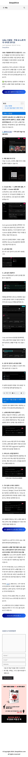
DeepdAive (14, 2)
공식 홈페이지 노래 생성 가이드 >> (14, 529)
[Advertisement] (14, 24)
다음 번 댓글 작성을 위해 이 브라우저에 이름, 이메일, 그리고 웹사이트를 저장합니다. (15, 670)
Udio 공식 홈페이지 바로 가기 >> (13, 92)
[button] (24, 7)
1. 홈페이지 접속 (7, 132)
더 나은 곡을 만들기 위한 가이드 (14, 108)
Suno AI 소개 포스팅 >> (14, 616)
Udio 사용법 (8, 106)
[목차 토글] (21, 103)
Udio (7, 584)
